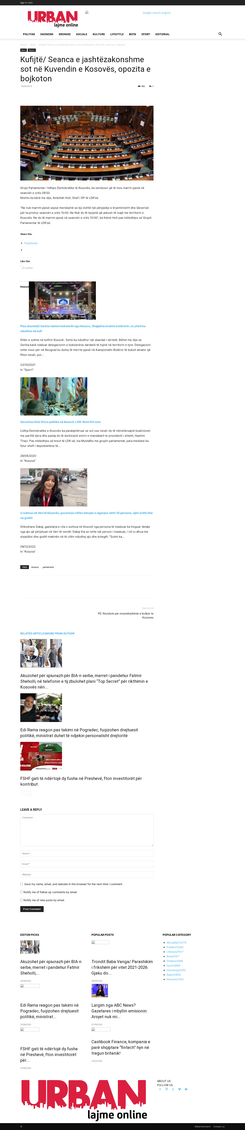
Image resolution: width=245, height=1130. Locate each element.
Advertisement (202, 1126)
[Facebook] (47, 95)
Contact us (219, 1126)
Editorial (162, 34)
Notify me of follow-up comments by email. (50, 892)
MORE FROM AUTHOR (60, 633)
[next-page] (28, 793)
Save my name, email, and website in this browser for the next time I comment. (73, 884)
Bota (132, 34)
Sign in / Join (26, 2)
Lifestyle (117, 34)
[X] (55, 95)
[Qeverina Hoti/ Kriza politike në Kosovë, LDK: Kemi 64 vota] (87, 396)
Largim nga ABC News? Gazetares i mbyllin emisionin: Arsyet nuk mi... (119, 1011)
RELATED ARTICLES (33, 633)
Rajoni (32, 50)
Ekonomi (46, 34)
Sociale (81, 34)
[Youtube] (186, 1089)
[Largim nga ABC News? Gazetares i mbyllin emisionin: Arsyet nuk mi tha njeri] (122, 990)
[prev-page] (22, 793)
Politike (29, 34)
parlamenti (48, 567)
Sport (145, 34)
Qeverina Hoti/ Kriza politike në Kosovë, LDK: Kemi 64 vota (60, 422)
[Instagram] (166, 1089)
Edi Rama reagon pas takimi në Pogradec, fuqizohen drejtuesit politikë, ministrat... (49, 1011)
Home (23, 44)
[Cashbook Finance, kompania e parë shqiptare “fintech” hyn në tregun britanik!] (122, 1031)
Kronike (65, 34)
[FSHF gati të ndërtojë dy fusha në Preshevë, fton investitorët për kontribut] (87, 756)
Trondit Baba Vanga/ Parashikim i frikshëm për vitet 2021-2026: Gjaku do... (122, 967)
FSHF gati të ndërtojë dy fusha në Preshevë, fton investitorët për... (49, 1054)
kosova (34, 567)
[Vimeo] (179, 1089)
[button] (220, 34)
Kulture (99, 34)
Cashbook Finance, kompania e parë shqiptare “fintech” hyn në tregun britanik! (120, 1047)
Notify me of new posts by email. (44, 900)
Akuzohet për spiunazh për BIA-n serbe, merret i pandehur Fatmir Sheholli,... (51, 967)
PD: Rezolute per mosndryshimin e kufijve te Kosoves (126, 615)
